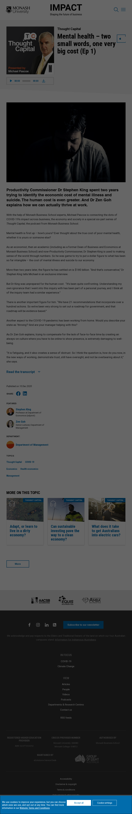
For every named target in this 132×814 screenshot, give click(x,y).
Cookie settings (104, 802)
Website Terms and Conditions (35, 808)
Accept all (79, 802)
